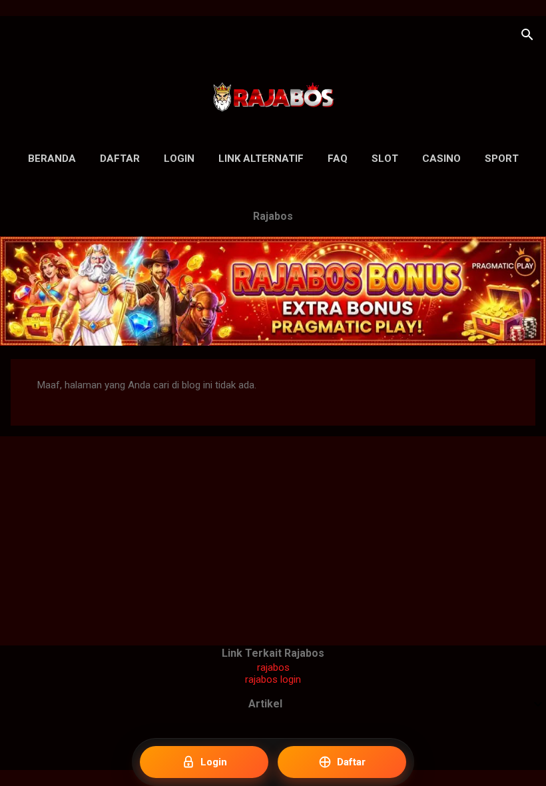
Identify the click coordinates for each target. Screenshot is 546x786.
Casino (441, 159)
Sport (502, 159)
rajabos (273, 667)
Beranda (52, 159)
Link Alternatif (261, 159)
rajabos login (273, 679)
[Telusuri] (527, 36)
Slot (385, 159)
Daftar (120, 159)
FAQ (338, 159)
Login (179, 159)
